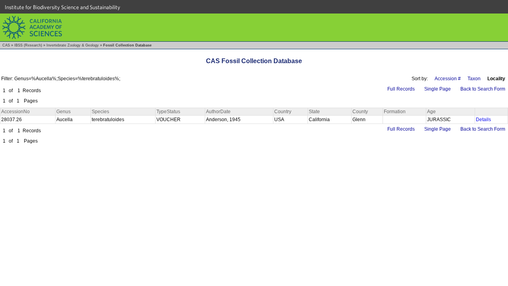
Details (483, 119)
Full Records (401, 89)
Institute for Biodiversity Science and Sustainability (62, 7)
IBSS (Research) (28, 45)
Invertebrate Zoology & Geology (72, 45)
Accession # (448, 78)
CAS (6, 45)
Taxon (474, 78)
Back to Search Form (482, 89)
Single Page (437, 89)
